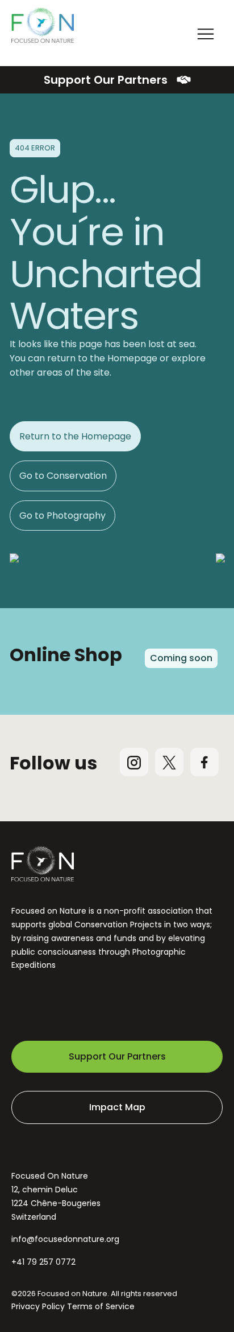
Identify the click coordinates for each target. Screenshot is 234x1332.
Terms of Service (101, 1306)
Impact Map (117, 1107)
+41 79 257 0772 (43, 1262)
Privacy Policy (38, 1306)
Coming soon (181, 658)
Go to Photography (62, 515)
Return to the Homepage (75, 436)
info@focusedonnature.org (65, 1239)
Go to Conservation (63, 475)
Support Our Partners (106, 80)
